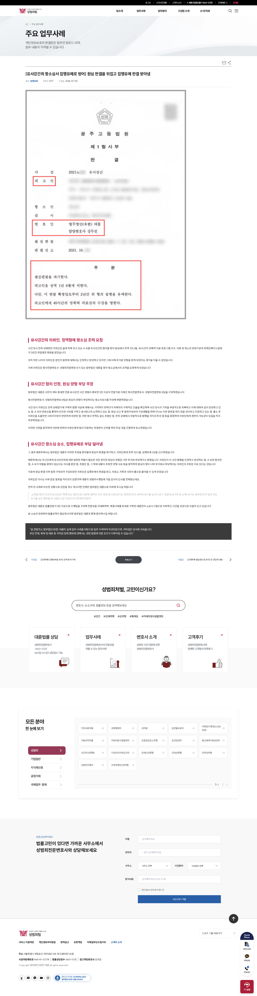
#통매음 (134, 616)
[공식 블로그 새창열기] (28, 978)
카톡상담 (247, 960)
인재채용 (221, 2)
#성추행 (122, 616)
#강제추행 (108, 616)
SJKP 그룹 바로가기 (212, 933)
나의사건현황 (161, 2)
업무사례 (141, 11)
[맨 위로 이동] (233, 918)
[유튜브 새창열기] (41, 978)
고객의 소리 (177, 2)
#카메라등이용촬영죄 (152, 616)
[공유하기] (229, 62)
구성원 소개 (183, 11)
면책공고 (65, 942)
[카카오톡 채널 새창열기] (35, 978)
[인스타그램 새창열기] (48, 978)
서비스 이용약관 (26, 942)
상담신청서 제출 (179, 899)
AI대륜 (235, 2)
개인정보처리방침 (47, 942)
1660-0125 (201, 2)
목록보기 (128, 559)
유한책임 (78, 942)
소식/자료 (205, 11)
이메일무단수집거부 (96, 942)
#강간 (97, 616)
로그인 (148, 2)
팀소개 (119, 11)
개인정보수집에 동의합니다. (153, 890)
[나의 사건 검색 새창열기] (22, 978)
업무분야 (162, 11)
